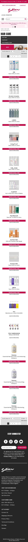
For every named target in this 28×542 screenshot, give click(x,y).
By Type (5, 37)
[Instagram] (11, 442)
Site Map (4, 525)
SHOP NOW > (11, 24)
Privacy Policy (8, 456)
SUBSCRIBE (22, 447)
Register (9, 15)
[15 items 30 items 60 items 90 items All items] (23, 51)
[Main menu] (2, 19)
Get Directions (6, 495)
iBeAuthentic (16, 540)
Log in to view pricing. (14, 78)
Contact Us (5, 512)
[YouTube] (21, 442)
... (16, 56)
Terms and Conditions (8, 522)
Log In (4, 15)
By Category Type (7, 42)
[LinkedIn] (16, 442)
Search (25, 19)
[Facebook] (6, 442)
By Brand (5, 40)
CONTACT (23, 5)
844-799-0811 (6, 502)
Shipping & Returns (7, 515)
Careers (4, 528)
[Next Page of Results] (19, 56)
